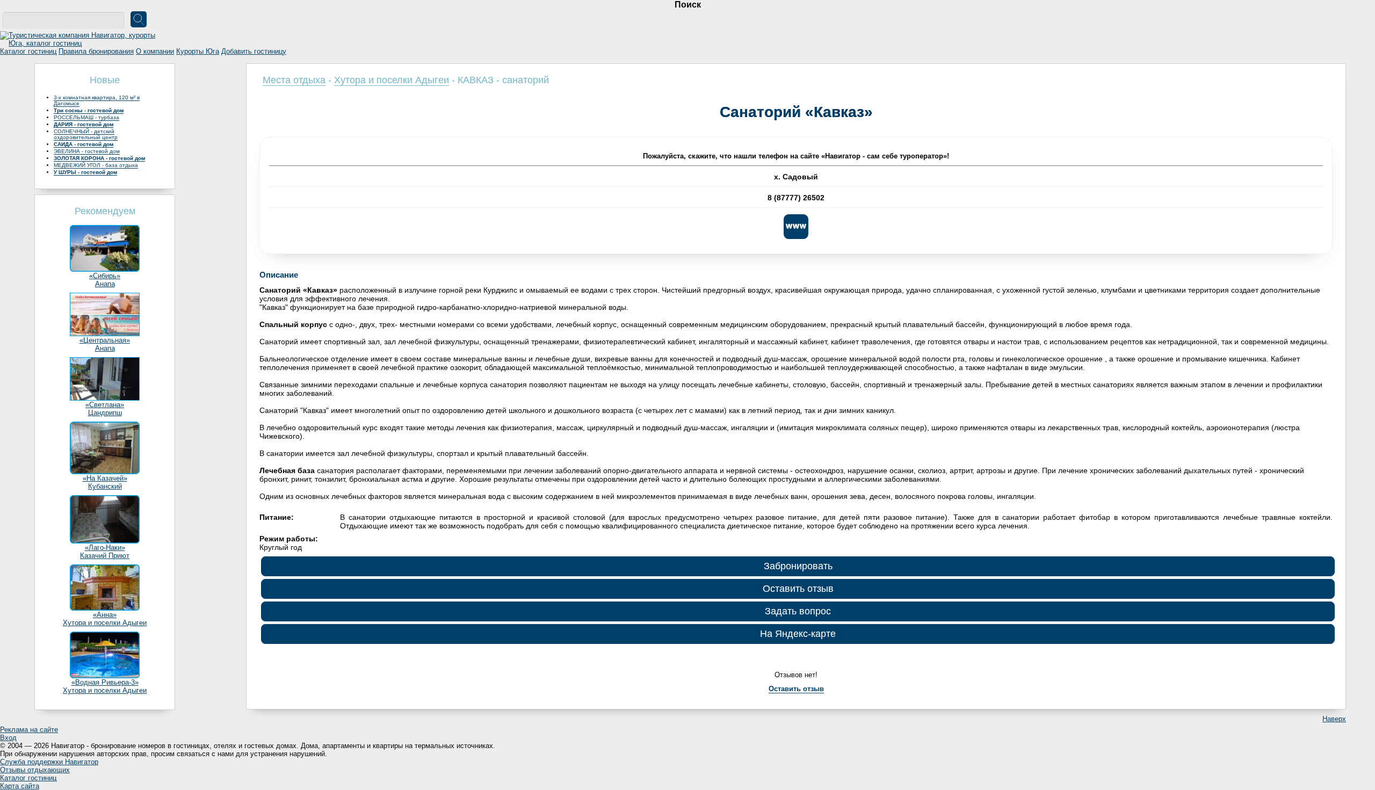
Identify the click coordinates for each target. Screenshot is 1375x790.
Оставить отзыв (798, 588)
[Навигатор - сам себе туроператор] (80, 43)
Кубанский (105, 486)
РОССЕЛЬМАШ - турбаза (86, 117)
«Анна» (105, 615)
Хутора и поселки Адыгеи (105, 623)
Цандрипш (105, 413)
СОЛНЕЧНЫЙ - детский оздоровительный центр (86, 134)
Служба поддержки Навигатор (49, 762)
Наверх (1334, 719)
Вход (8, 738)
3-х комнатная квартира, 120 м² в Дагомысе (97, 100)
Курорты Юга (197, 51)
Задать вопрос (798, 611)
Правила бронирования (96, 51)
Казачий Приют (104, 556)
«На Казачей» (105, 478)
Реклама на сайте (29, 730)
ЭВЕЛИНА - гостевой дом (87, 151)
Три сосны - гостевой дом (89, 110)
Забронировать (798, 566)
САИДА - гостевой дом (83, 144)
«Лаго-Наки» (105, 547)
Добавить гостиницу (253, 51)
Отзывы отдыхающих (35, 770)
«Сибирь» (104, 276)
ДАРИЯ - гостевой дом (83, 124)
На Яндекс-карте (798, 633)
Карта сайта (19, 786)
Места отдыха (294, 80)
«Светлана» (104, 405)
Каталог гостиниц (28, 51)
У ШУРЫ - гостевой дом (85, 172)
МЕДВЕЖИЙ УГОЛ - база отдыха (96, 165)
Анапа (105, 284)
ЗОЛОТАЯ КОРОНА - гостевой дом (99, 158)
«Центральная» (104, 340)
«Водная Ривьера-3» (105, 682)
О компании (155, 51)
